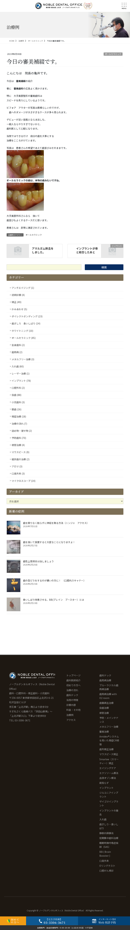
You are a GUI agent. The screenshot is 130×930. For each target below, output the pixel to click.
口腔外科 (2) (18, 387)
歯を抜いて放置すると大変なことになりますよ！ (49, 542)
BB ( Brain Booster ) (105, 853)
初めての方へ (73, 685)
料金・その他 (73, 710)
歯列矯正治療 (106, 749)
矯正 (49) (16, 302)
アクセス (71, 720)
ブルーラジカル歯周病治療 (108, 687)
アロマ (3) (17, 466)
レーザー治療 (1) (20, 373)
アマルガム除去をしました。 (42, 250)
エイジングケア (107, 768)
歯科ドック (72, 695)
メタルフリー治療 (108, 726)
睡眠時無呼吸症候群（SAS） (108, 845)
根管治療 (104, 713)
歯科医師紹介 (73, 680)
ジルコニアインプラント (108, 794)
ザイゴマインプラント (108, 803)
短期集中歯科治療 (108, 838)
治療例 (69, 715)
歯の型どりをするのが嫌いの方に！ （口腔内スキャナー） (54, 580)
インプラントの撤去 (108, 812)
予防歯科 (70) (19, 438)
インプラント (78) (21, 380)
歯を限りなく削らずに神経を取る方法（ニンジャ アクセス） (56, 523)
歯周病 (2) (17, 352)
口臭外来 (104, 860)
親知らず (104, 783)
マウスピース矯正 (108, 754)
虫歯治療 (104, 707)
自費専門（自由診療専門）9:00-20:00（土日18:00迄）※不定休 (65, 927)
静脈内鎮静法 (106, 833)
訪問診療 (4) (18, 295)
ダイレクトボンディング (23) (27, 316)
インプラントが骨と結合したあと (87, 250)
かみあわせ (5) (19, 309)
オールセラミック (113, 53)
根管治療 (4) (18, 445)
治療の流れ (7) (19, 423)
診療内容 (71, 705)
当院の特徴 (72, 700)
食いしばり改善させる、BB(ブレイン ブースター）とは (53, 599)
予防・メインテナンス (108, 719)
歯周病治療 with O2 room (108, 696)
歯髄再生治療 (106, 703)
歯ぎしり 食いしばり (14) (26, 323)
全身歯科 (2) (18, 345)
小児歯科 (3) (18, 402)
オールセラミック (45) (24, 338)
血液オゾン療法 (107, 778)
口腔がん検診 (106, 870)
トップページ (73, 675)
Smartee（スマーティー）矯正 (109, 761)
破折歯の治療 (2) (20, 459)
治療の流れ (72, 690)
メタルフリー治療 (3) (23, 359)
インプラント (106, 787)
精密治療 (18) (19, 416)
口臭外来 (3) (18, 473)
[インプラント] (112, 250)
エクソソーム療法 (108, 773)
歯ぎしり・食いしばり (108, 826)
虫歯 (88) (16, 395)
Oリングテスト (107, 865)
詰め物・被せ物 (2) (22, 430)
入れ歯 (102, 819)
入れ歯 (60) (18, 366)
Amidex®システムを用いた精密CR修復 (109, 740)
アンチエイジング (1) (23, 287)
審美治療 (104, 731)
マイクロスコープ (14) (23, 480)
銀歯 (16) (16, 409)
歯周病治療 (105, 680)
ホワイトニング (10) (22, 330)
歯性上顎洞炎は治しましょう (38, 561)
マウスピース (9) (20, 452)
